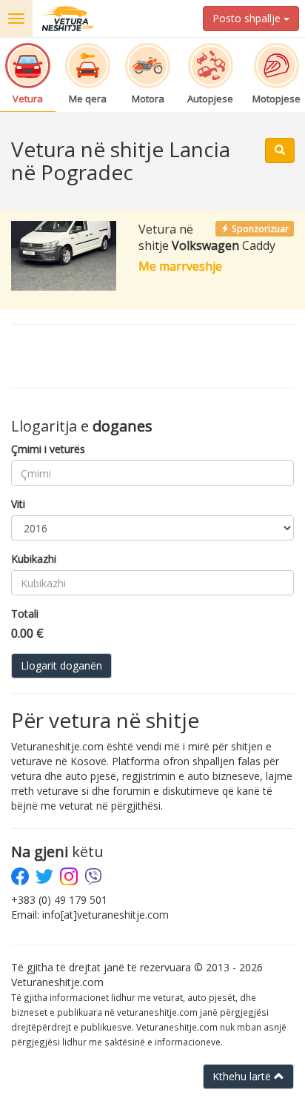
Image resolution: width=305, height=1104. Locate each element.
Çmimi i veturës (48, 449)
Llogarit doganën (61, 665)
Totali (24, 613)
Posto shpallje (248, 18)
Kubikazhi (33, 559)
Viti (18, 504)
